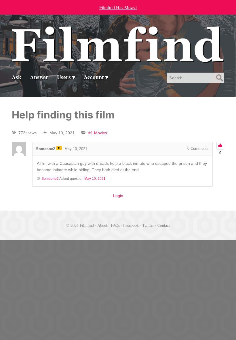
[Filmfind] (118, 58)
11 (59, 148)
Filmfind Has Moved (118, 7)
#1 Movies (97, 133)
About (102, 225)
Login (118, 195)
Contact (163, 225)
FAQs (115, 225)
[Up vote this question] (220, 146)
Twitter (148, 225)
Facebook (131, 225)
